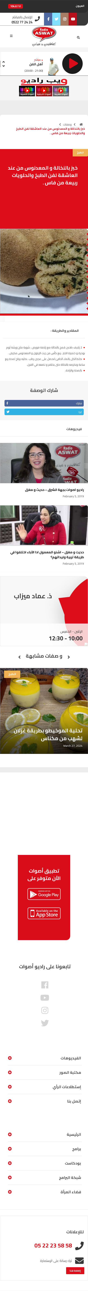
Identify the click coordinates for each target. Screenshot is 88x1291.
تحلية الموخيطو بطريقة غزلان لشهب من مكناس (48, 734)
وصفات (67, 124)
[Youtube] (73, 19)
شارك (79, 403)
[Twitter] (56, 19)
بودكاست (73, 1163)
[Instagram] (64, 19)
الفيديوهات (71, 1058)
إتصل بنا (74, 1101)
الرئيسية (74, 1134)
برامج (76, 1148)
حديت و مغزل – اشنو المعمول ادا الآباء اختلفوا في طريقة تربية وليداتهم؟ (47, 554)
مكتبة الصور (70, 1072)
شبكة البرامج (70, 1177)
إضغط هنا (75, 1270)
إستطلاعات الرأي (67, 1086)
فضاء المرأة (71, 1192)
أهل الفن (36, 64)
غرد (80, 412)
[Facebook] (48, 19)
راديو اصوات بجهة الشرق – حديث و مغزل (54, 490)
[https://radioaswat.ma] (81, 124)
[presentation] (3, 61)
